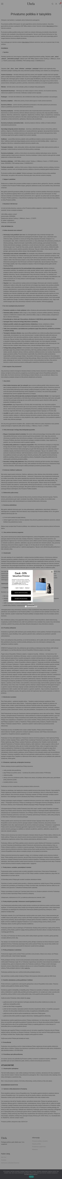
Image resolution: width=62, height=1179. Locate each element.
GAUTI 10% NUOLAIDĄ (21, 592)
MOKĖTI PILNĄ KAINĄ (21, 598)
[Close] (52, 572)
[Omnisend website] (31, 605)
